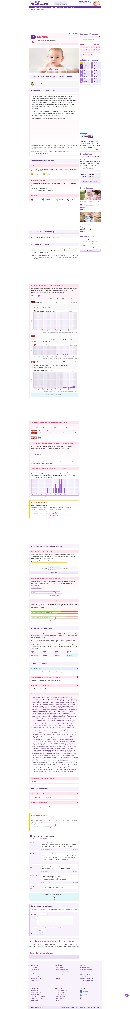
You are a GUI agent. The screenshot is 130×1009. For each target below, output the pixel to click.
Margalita (69, 709)
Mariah (55, 718)
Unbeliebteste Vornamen (86, 978)
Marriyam (75, 760)
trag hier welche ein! (57, 680)
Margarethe (52, 711)
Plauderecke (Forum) (61, 992)
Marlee (57, 752)
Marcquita (53, 704)
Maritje (58, 745)
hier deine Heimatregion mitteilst (67, 462)
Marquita (65, 760)
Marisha (53, 743)
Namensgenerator (36, 978)
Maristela (33, 745)
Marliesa (41, 755)
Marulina (56, 766)
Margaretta (58, 711)
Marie (63, 118)
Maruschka (72, 766)
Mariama (69, 718)
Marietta (73, 729)
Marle (49, 752)
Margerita (57, 713)
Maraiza (60, 697)
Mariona (51, 741)
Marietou (68, 729)
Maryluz (74, 769)
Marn (40, 759)
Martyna (72, 764)
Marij (65, 731)
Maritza (67, 745)
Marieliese (49, 727)
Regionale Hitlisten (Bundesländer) (89, 973)
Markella (33, 752)
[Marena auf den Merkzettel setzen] (76, 34)
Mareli (40, 708)
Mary (32, 769)
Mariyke (43, 746)
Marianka (33, 722)
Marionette (62, 741)
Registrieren (56, 4)
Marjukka (53, 750)
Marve (49, 768)
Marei (41, 706)
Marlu (75, 757)
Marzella (33, 773)
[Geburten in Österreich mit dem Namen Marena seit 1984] (32, 438)
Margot (58, 715)
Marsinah (45, 762)
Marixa (71, 745)
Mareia (45, 706)
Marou (72, 759)
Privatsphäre (89, 1007)
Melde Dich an (71, 909)
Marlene (33, 753)
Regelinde (59, 946)
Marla (46, 752)
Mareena (61, 151)
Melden (76, 849)
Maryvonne (64, 771)
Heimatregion (84, 178)
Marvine (66, 768)
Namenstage (34, 990)
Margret (67, 715)
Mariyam (33, 746)
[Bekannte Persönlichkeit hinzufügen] (77, 794)
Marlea (53, 752)
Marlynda (36, 759)
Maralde (73, 697)
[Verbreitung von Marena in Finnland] (39, 438)
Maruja (47, 766)
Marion (47, 741)
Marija (68, 731)
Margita (45, 715)
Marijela (47, 732)
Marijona (61, 732)
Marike (69, 732)
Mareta (40, 709)
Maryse (50, 771)
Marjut (58, 750)
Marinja (67, 739)
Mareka (72, 706)
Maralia (37, 699)
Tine (77, 946)
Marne (48, 759)
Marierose (42, 729)
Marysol (55, 771)
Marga (59, 709)
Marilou (74, 736)
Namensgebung (60, 967)
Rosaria (64, 946)
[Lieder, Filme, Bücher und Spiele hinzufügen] (77, 803)
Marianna (43, 722)
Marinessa (33, 739)
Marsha (41, 762)
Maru (75, 764)
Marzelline (38, 773)
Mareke (32, 708)
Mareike (54, 706)
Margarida (64, 711)
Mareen (57, 151)
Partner (68, 1007)
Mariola (37, 741)
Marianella (59, 720)
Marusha (33, 768)
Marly (32, 759)
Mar (32, 697)
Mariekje (54, 725)
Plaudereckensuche (61, 994)
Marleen (62, 752)
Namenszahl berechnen (37, 998)
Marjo (68, 748)
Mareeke (74, 704)
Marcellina (39, 702)
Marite (54, 745)
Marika (65, 732)
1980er (85, 76)
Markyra (42, 752)
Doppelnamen (35, 973)
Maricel (32, 723)
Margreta (72, 715)
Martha (71, 762)
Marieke (49, 725)
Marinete (33, 153)
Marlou (67, 757)
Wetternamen (34, 1000)
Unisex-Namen (35, 971)
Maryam (36, 769)
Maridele (60, 723)
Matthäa (44, 946)
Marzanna (70, 771)
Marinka (71, 739)
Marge (47, 713)
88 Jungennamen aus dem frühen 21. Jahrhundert (88, 229)
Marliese (46, 755)
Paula (54, 946)
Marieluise (69, 727)
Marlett (50, 753)
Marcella (70, 701)
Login (60, 2)
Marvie (62, 768)
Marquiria (60, 760)
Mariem (75, 727)
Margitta (49, 715)
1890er (96, 79)
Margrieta (47, 716)
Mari (43, 718)
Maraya (32, 701)
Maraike (55, 697)
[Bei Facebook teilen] (69, 34)
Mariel (58, 725)
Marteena (58, 762)
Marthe (75, 762)
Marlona (54, 757)
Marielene (38, 727)
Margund (33, 718)
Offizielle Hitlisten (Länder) (86, 971)
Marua (32, 766)
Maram (51, 699)
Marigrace (57, 731)
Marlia (57, 753)
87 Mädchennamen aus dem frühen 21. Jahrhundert (89, 207)
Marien (32, 729)
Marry (32, 762)
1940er (96, 65)
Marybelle (55, 769)
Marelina (49, 708)
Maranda (64, 699)
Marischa (37, 743)
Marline (65, 755)
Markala (66, 750)
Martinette (46, 764)
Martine (41, 764)
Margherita (72, 713)
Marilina (57, 736)
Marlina (55, 755)
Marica (76, 722)
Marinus (66, 98)
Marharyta (38, 718)
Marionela (56, 741)
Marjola (72, 748)
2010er (85, 68)
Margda (44, 713)
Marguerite (73, 716)
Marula (51, 766)
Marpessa (43, 760)
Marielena (33, 727)
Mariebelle (33, 725)
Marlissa (37, 757)
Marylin (65, 769)
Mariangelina (72, 720)
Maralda (68, 697)
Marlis (68, 755)
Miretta (48, 946)
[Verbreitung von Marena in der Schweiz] (35, 438)
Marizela (52, 746)
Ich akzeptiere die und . (47, 927)
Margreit (62, 715)
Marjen (60, 748)
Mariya (75, 745)
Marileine (59, 734)
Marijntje (56, 732)
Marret (70, 760)
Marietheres (62, 729)
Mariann (38, 722)
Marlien (32, 755)
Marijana (33, 732)
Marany (69, 699)
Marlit (41, 757)
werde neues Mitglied (36, 911)
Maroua (33, 760)
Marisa (32, 743)
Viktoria (34, 948)
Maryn (32, 771)
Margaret (74, 709)
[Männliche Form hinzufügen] (77, 669)
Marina (34, 98)
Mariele (66, 725)
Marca (46, 701)
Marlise (32, 757)
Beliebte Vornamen (85, 967)
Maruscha (65, 766)
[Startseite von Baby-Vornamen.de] (38, 5)
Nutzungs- (44, 927)
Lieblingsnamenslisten (61, 996)
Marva (46, 768)
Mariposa (72, 741)
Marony (68, 759)
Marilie (39, 736)
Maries (47, 729)
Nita (52, 946)
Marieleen (71, 725)
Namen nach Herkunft (37, 975)
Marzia (47, 773)
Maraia (51, 697)
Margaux (39, 713)
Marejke (67, 706)
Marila (45, 734)
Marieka (44, 725)
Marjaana (69, 746)
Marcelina (59, 701)
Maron (64, 759)
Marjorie (48, 750)
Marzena (43, 773)
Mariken (74, 732)
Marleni (37, 753)
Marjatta (52, 748)
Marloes (49, 757)
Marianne (48, 722)
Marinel (62, 738)
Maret (36, 709)
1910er (96, 73)
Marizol (56, 746)
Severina (69, 946)
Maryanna (50, 769)
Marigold (46, 731)
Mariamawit (34, 720)
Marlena (75, 752)
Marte (53, 762)
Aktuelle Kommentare (61, 990)
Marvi (58, 768)
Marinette (45, 153)
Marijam (73, 731)
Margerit (52, 713)
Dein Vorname (84, 172)
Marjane (37, 748)
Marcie (32, 704)
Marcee (50, 701)
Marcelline (45, 702)
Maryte (59, 771)
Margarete (39, 711)
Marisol (62, 743)
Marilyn (40, 738)
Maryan (40, 769)
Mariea (68, 723)
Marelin (45, 708)
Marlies (37, 755)
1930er (96, 68)
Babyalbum (58, 1000)
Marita (50, 745)
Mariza (47, 746)
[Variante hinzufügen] (77, 677)
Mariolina (42, 741)
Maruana (36, 766)
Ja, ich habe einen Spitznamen (89, 241)
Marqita (49, 760)
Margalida (63, 709)
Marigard (41, 731)
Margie (36, 715)
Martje (63, 764)
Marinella (72, 738)
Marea (60, 704)
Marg (55, 709)
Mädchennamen (35, 969)
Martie (32, 764)
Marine (58, 738)
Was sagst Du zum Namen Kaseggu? (89, 149)
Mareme (63, 708)
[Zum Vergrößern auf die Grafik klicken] (54, 488)
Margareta (33, 711)
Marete (44, 709)
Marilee (54, 734)
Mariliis (48, 736)
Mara (34, 697)
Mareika (50, 706)
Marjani (42, 748)
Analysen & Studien (36, 992)
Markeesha (71, 750)
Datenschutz (82, 1007)
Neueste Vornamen (36, 980)
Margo (53, 715)
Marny (56, 759)
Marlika (51, 755)
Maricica (51, 723)
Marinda (53, 738)
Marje (56, 748)
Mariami (39, 720)
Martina (36, 764)
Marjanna (46, 748)
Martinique (58, 764)
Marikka (33, 734)
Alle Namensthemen (61, 975)
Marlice (70, 753)
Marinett (38, 153)
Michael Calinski (45, 84)
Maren (71, 96)
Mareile (59, 706)
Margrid (38, 716)
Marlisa (72, 755)
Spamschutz (34, 930)
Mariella (55, 727)
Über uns (63, 1007)
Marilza (45, 738)
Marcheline (68, 702)
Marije (42, 732)
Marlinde (60, 755)
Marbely (37, 701)
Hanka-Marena (34, 781)
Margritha (62, 716)
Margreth (33, 716)
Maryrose (45, 771)
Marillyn (69, 736)
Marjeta (64, 748)
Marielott (64, 727)
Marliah (61, 753)
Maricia (47, 723)
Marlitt (45, 757)
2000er (85, 71)
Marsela (36, 762)
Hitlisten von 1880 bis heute (87, 975)
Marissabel (71, 743)
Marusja (38, 768)
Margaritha (33, 713)
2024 (84, 63)
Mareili (63, 706)
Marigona (51, 731)
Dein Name (33, 914)
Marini (58, 739)
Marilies (44, 736)
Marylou (69, 769)
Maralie (41, 699)
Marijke (51, 732)
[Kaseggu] (86, 139)
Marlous (72, 757)
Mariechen (39, 725)
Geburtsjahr (83, 176)
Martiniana (52, 764)
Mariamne (44, 720)
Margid (32, 715)
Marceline (65, 701)
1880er (96, 81)
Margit (40, 715)
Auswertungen (35, 994)
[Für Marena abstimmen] (60, 44)
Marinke (33, 741)
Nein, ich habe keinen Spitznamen (90, 247)
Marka (62, 750)
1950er (96, 63)
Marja (64, 746)
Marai (47, 697)
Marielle (59, 727)
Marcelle (75, 701)
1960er (85, 81)
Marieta (57, 729)
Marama (55, 699)
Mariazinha (61, 722)
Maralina (46, 699)
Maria (45, 718)
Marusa (61, 766)
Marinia (62, 739)
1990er (85, 73)
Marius (36, 102)
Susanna (74, 946)
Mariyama (38, 746)
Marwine (75, 768)
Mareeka (69, 704)
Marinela (67, 738)
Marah (43, 697)
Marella (54, 708)
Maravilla (74, 699)
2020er (85, 65)
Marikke (37, 734)
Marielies (44, 727)
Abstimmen (54, 572)
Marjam (74, 746)
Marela (36, 708)
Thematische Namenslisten (62, 971)
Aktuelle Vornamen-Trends (87, 980)
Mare (57, 704)
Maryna (36, 771)
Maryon (41, 771)
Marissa (66, 743)
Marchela (62, 702)
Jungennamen (34, 967)
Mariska (57, 743)
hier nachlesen (59, 292)
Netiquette (58, 1002)
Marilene (74, 734)
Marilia (35, 736)
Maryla (60, 769)
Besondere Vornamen (61, 973)
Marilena (69, 734)
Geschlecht (83, 174)
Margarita (70, 711)
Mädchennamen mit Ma (54, 957)
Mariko (41, 734)
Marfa (52, 709)
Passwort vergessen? (63, 4)
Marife (37, 731)
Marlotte (62, 757)
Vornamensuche (35, 977)
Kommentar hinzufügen (41, 838)
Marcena (50, 702)
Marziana (54, 773)
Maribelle (71, 722)
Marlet (46, 753)
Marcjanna (47, 704)
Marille (65, 736)
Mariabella (50, 718)
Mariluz (36, 738)
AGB (77, 1007)
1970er (85, 79)
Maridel (56, 723)
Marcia (73, 702)
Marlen (70, 752)
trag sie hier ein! (63, 672)
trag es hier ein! (37, 808)
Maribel (66, 722)
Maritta (63, 745)
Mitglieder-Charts (84, 977)
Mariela (62, 725)
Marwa (70, 768)
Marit (47, 745)
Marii (62, 731)
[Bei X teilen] (72, 34)
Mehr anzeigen (71, 655)
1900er (96, 76)
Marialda (60, 718)
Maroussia (37, 760)
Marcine (42, 704)
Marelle (58, 708)
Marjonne (43, 750)
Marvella (54, 768)
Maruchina (42, 766)
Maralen (33, 699)
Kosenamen (59, 977)
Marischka (42, 743)
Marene (52, 151)
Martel (62, 762)
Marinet (70, 151)
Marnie (52, 759)
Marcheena (56, 702)
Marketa (37, 752)
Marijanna (38, 732)
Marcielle (37, 704)
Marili (32, 736)
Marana (60, 699)
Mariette (33, 731)
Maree (64, 704)
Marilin (52, 736)
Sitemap (73, 1007)
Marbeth (42, 701)
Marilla (61, 736)
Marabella (38, 697)
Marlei (66, 752)
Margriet (42, 716)
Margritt (68, 716)
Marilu (32, 738)
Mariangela (66, 720)
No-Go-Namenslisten (61, 998)
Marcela (55, 701)
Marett (48, 709)
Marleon (42, 753)
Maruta (42, 768)
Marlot (58, 757)
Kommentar (34, 917)
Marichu (37, 723)
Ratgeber (58, 978)
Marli (54, 753)
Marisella (48, 743)
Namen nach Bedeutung (62, 969)
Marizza (61, 746)
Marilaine (49, 734)
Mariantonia (54, 722)
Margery (63, 713)
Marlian (66, 753)
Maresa (32, 709)
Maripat (68, 741)
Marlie (74, 753)
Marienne (37, 729)
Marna (44, 759)
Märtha (67, 762)
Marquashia (54, 760)
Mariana (50, 720)
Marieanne (73, 723)
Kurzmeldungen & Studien (38, 996)
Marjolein (33, 750)
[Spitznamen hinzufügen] (77, 686)
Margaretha (45, 711)
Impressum (96, 1007)
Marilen (64, 734)
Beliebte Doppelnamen (86, 969)
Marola (60, 759)
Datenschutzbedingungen (55, 927)
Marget (67, 713)
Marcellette (33, 702)
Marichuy (42, 723)
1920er (96, 71)
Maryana (45, 769)
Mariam (65, 718)
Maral (63, 697)
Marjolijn (38, 750)
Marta (50, 762)
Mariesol (52, 729)
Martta (67, 764)
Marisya (43, 745)
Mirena (66, 151)
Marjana (33, 748)
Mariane (54, 720)
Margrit (53, 716)
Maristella (38, 745)
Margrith (57, 716)
